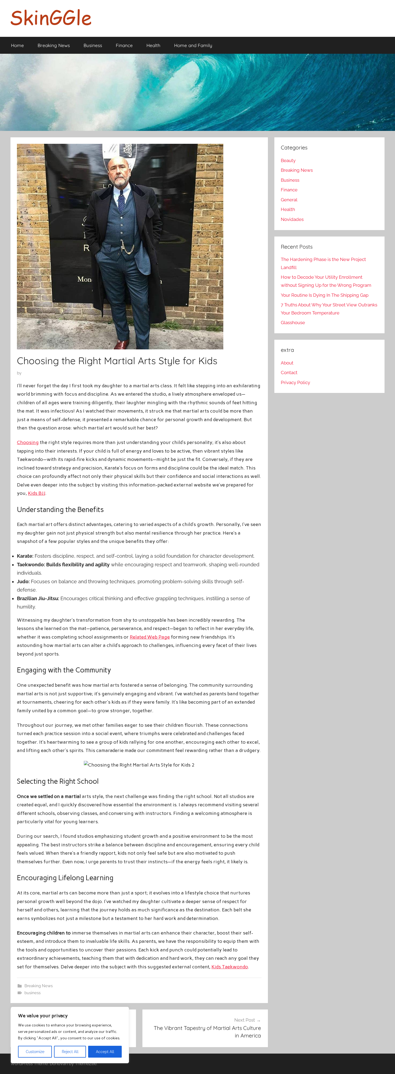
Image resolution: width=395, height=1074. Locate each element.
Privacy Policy (295, 382)
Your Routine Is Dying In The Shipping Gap (324, 295)
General (289, 199)
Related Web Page (150, 637)
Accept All (105, 1052)
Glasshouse (293, 322)
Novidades (292, 219)
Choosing (28, 442)
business (32, 992)
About (287, 363)
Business (93, 45)
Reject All (70, 1052)
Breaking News (54, 45)
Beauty (288, 160)
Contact (289, 372)
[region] (70, 1035)
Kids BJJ (36, 493)
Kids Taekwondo (229, 967)
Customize (35, 1052)
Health (153, 45)
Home (17, 45)
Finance (124, 45)
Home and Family (193, 45)
